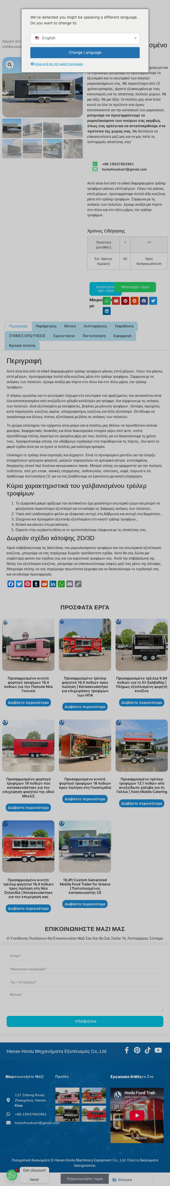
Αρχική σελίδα (14, 41)
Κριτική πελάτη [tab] (22, 345)
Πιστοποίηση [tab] (94, 336)
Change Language (85, 52)
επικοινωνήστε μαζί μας (25, 1076)
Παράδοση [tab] (124, 326)
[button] (10, 65)
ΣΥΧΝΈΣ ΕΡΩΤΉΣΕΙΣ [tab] (27, 336)
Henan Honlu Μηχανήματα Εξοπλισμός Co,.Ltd (56, 1051)
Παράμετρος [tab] (46, 326)
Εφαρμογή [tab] (122, 336)
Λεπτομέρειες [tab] (95, 326)
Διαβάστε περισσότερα (28, 702)
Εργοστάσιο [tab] (64, 336)
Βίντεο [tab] (70, 326)
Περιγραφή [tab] (18, 326)
